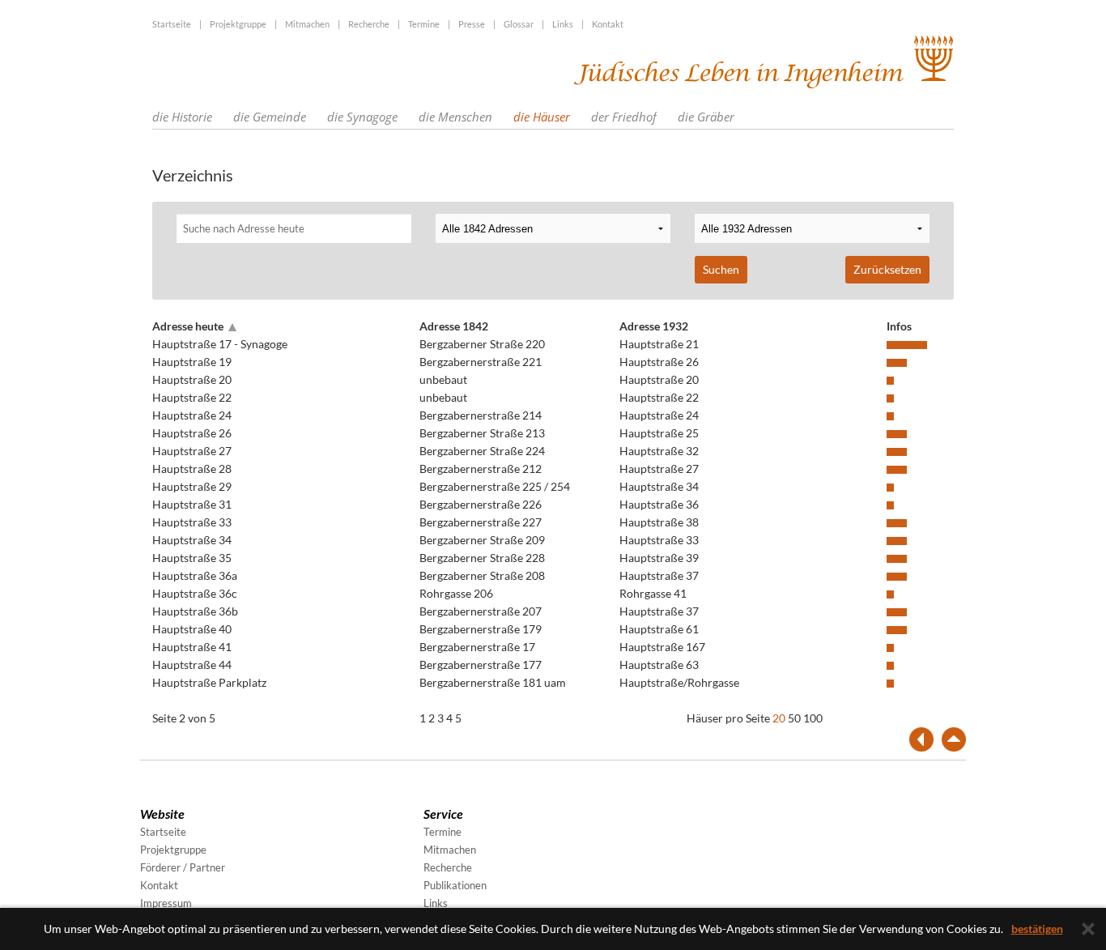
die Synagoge (362, 117)
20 (778, 718)
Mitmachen (307, 24)
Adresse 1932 (653, 326)
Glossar (519, 24)
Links (562, 24)
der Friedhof (624, 117)
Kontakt (607, 24)
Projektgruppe (238, 24)
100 (813, 718)
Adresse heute (187, 326)
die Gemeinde (269, 117)
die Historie (182, 117)
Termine (424, 24)
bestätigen (1037, 928)
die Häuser (541, 117)
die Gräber (706, 117)
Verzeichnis (192, 175)
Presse (471, 24)
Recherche (368, 24)
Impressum (166, 903)
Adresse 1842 (453, 326)
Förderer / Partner (182, 867)
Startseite (171, 24)
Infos (899, 326)
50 (794, 718)
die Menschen (455, 117)
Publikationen (455, 885)
